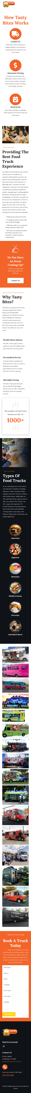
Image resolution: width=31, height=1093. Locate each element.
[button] (7, 129)
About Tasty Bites (8, 147)
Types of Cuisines (9, 471)
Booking (5, 950)
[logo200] (9, 1029)
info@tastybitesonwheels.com (11, 1061)
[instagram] (3, 1046)
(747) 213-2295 (8, 1075)
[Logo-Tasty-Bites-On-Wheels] (8, 2)
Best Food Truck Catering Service (13, 292)
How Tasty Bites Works (16, 20)
